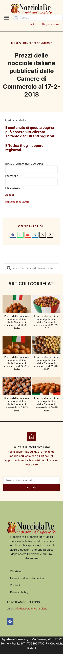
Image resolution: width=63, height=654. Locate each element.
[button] (13, 235)
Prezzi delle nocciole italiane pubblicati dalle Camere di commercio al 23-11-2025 (16, 404)
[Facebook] (10, 621)
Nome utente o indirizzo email (24, 163)
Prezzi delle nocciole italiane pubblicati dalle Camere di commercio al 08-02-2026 (16, 363)
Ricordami (14, 188)
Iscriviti (32, 487)
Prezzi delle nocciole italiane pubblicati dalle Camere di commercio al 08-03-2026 (46, 322)
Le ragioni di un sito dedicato (28, 578)
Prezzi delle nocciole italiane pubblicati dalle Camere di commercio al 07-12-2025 (46, 363)
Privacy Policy (19, 592)
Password (11, 176)
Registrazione (50, 24)
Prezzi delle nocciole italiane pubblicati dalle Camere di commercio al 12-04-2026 (16, 322)
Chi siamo (16, 571)
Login (32, 24)
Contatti (15, 585)
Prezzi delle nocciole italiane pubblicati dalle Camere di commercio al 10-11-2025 (46, 404)
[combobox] (31, 268)
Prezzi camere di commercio (33, 43)
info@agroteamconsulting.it (32, 608)
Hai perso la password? (18, 202)
